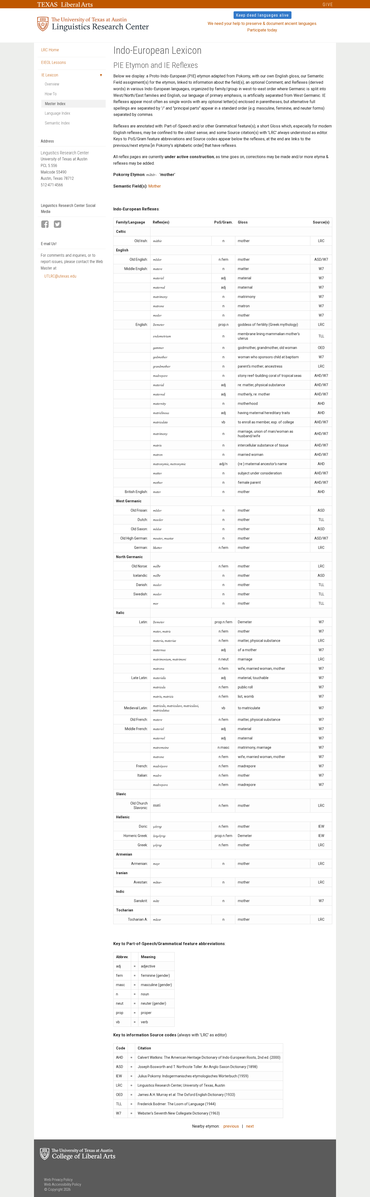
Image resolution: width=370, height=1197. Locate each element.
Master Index (55, 103)
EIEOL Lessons (53, 62)
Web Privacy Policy (58, 1179)
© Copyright (53, 1189)
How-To (51, 94)
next (250, 1126)
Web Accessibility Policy (62, 1184)
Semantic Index (57, 123)
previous (231, 1126)
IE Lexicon (49, 74)
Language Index (57, 113)
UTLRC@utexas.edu (60, 276)
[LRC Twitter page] (59, 224)
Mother (154, 186)
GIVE (328, 4)
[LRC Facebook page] (47, 224)
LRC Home (50, 49)
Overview (52, 84)
